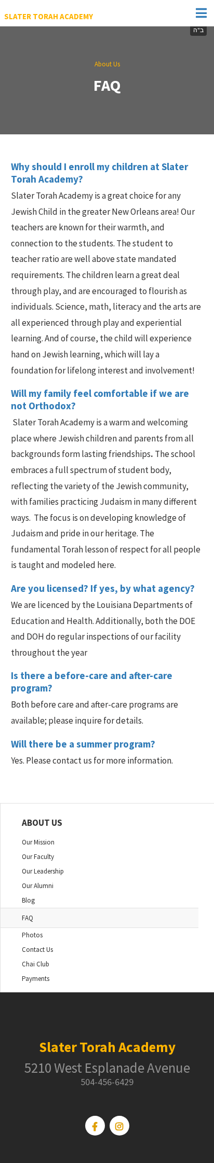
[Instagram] (119, 1126)
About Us (107, 64)
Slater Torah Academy (48, 16)
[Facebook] (95, 1126)
